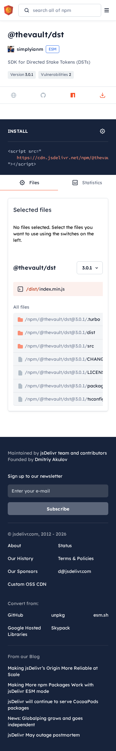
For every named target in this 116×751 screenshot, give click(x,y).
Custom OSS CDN (27, 584)
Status (65, 545)
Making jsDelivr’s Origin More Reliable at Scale (53, 671)
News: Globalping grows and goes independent (45, 721)
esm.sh (100, 615)
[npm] (73, 95)
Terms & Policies (76, 558)
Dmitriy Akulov (51, 459)
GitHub (15, 615)
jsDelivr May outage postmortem (44, 735)
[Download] (102, 95)
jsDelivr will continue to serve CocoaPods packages (53, 705)
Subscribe (58, 509)
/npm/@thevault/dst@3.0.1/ (62, 319)
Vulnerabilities (56, 74)
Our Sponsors (23, 571)
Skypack (60, 628)
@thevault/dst (34, 267)
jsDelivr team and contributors (73, 453)
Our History (20, 558)
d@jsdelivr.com (74, 571)
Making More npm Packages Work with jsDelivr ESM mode (50, 688)
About (14, 545)
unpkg (58, 615)
